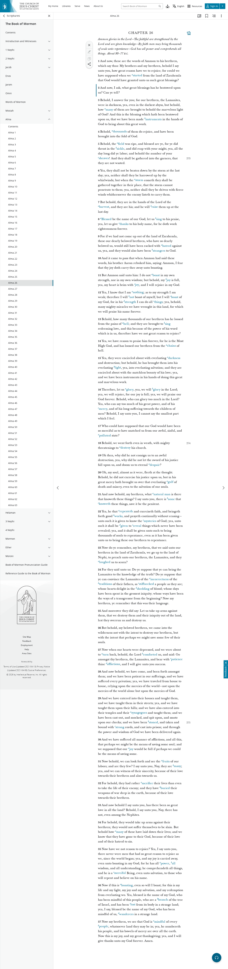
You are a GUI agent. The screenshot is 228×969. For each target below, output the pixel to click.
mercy (103, 409)
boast (156, 275)
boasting (127, 885)
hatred (166, 246)
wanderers (126, 914)
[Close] (89, 45)
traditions (105, 584)
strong (120, 727)
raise (155, 207)
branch (163, 900)
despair (155, 465)
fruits (166, 761)
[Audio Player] (216, 957)
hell (126, 324)
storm (139, 180)
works (118, 516)
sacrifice (147, 783)
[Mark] (89, 52)
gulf (170, 482)
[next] (223, 487)
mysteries (150, 521)
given (124, 526)
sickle (120, 149)
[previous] (58, 487)
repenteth (126, 511)
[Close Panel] (49, 16)
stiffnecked (146, 584)
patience (177, 659)
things (158, 302)
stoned (153, 722)
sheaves (104, 158)
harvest (104, 207)
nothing (138, 292)
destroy (126, 448)
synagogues (139, 713)
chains (171, 346)
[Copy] (89, 58)
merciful (120, 873)
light (118, 368)
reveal (137, 526)
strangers (159, 251)
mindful (159, 922)
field (121, 144)
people (103, 926)
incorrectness (159, 579)
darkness (174, 358)
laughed (104, 562)
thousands (120, 132)
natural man (162, 494)
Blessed (106, 219)
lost (133, 905)
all (173, 863)
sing (159, 219)
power (165, 863)
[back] (4, 16)
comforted (150, 654)
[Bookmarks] (206, 16)
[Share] (89, 64)
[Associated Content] (189, 33)
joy (169, 280)
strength (130, 302)
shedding (143, 589)
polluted (105, 435)
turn (106, 654)
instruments (153, 119)
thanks (124, 224)
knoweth (104, 504)
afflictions (113, 664)
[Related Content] (214, 16)
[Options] (221, 16)
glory (130, 389)
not (132, 297)
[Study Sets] (199, 16)
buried (165, 788)
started (137, 75)
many (109, 110)
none (171, 499)
